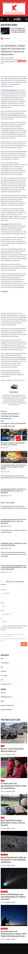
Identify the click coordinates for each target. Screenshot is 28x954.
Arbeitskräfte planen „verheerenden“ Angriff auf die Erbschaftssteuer (14, 544)
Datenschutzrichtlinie (6, 709)
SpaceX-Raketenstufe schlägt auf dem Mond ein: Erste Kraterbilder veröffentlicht (13, 859)
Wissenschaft (4, 854)
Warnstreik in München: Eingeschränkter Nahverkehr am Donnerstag (13, 444)
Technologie (4, 675)
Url (1, 618)
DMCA (2, 701)
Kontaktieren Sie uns (6, 684)
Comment (3, 589)
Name (2, 603)
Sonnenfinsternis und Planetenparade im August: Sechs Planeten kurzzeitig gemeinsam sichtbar (14, 935)
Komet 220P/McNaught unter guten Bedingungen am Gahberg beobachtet (18, 30)
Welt (2, 667)
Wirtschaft (3, 671)
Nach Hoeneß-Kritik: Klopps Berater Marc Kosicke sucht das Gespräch (13, 822)
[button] (25, 24)
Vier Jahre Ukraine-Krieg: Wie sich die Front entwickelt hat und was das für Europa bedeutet (14, 467)
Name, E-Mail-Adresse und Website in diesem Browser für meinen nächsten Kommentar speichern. (14, 627)
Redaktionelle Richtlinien (7, 705)
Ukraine (15, 115)
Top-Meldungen (5, 663)
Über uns (3, 692)
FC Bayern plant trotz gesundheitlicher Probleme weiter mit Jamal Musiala (14, 785)
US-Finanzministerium (9, 90)
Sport (2, 680)
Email (2, 610)
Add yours (3, 584)
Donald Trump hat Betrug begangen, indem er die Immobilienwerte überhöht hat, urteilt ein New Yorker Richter (13, 567)
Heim (2, 658)
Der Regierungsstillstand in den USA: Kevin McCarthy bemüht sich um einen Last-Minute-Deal (13, 491)
